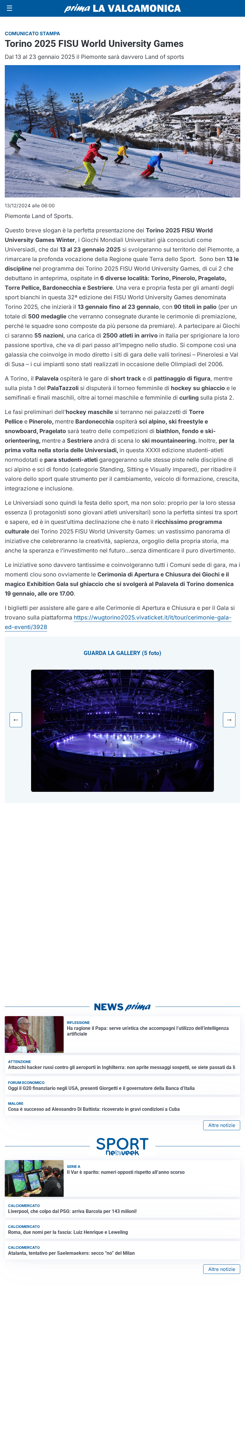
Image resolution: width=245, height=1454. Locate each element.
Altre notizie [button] (221, 1125)
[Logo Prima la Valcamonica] (122, 8)
